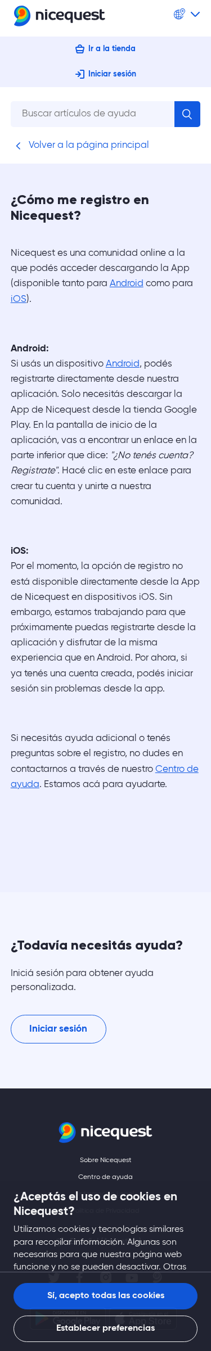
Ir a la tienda (112, 49)
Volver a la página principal (87, 145)
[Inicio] (59, 18)
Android (126, 283)
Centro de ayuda (105, 1177)
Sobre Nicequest (106, 1160)
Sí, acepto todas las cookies (105, 1295)
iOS (18, 299)
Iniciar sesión (112, 74)
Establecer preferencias (105, 1328)
